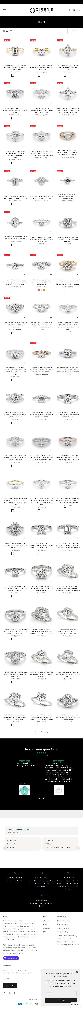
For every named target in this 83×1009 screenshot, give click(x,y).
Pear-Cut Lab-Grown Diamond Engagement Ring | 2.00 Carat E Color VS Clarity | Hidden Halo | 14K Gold (15, 154)
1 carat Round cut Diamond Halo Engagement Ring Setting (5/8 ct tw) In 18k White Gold (15, 546)
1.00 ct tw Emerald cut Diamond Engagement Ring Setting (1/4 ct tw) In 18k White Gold (68, 674)
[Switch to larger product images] (4, 31)
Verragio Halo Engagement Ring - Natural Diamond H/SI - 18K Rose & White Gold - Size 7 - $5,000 (68, 153)
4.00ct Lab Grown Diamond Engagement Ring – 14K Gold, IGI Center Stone (41, 282)
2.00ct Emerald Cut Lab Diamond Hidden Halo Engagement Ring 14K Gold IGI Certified (15, 68)
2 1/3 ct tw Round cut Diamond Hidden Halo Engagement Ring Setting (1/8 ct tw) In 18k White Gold (41, 717)
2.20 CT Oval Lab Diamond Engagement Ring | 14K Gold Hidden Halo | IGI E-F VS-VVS (41, 110)
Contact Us (47, 928)
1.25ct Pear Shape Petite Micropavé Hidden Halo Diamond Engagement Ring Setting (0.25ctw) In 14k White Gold (41, 502)
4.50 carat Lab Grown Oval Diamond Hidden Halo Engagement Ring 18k (15, 238)
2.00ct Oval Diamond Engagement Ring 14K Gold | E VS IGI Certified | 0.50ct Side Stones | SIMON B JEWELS (41, 153)
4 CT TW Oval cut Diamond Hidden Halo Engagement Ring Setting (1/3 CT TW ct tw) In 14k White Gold (67, 501)
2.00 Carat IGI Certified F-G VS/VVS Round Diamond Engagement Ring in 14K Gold (15, 110)
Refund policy (62, 932)
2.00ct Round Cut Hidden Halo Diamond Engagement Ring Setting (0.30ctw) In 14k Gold (41, 415)
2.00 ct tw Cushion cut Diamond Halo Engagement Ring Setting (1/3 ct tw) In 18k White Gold (15, 717)
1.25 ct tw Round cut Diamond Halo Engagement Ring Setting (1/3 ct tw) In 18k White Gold (41, 674)
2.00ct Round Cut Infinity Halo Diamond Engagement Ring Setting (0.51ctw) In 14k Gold (15, 415)
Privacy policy (62, 924)
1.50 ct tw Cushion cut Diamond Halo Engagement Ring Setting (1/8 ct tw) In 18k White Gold (41, 588)
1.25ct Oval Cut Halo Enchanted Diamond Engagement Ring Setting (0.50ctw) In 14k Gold (15, 458)
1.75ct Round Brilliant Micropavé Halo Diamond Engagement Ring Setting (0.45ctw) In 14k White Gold (67, 370)
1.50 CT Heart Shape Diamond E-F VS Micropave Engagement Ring (41, 197)
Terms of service (63, 921)
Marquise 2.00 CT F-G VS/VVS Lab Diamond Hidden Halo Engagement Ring (67, 68)
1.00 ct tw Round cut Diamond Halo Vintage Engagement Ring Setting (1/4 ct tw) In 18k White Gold (15, 674)
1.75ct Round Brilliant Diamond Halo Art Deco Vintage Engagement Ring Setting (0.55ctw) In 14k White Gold (68, 282)
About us (46, 921)
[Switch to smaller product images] (7, 31)
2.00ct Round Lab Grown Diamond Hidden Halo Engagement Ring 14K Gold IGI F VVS (41, 68)
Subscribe (60, 1000)
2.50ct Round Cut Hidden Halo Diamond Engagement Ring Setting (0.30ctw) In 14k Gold (67, 415)
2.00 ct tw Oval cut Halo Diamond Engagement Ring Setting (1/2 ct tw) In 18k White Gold (68, 717)
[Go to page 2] (48, 732)
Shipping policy (63, 928)
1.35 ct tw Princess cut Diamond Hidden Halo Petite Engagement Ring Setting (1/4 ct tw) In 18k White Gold (41, 546)
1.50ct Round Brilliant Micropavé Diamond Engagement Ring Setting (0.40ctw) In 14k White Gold (41, 370)
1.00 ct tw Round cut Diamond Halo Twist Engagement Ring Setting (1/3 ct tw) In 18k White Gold (15, 631)
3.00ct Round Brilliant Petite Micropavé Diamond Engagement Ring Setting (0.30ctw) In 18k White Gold (15, 371)
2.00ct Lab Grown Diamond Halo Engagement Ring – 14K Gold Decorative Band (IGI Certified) (41, 325)
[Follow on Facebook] (4, 993)
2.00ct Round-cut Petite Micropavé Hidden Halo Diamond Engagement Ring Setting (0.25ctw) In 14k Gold (41, 458)
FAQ (44, 932)
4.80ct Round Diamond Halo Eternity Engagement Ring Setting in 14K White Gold (15, 325)
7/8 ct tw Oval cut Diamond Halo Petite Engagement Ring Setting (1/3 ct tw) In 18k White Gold (15, 588)
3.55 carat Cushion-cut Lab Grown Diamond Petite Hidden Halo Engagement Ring (68, 196)
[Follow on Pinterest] (15, 993)
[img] (41, 753)
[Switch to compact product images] (11, 31)
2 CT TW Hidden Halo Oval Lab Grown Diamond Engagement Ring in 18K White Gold (41, 239)
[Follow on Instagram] (10, 993)
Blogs (45, 924)
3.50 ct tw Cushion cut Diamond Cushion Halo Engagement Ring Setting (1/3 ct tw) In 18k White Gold (68, 588)
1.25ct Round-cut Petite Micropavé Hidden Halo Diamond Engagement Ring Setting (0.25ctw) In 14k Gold (67, 458)
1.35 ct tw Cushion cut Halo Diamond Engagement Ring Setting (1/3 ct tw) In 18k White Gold (67, 631)
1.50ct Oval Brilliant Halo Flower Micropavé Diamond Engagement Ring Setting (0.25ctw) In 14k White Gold (68, 326)
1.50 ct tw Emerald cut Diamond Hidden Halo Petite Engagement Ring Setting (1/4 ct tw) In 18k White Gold (68, 546)
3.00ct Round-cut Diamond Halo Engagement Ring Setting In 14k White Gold (67, 239)
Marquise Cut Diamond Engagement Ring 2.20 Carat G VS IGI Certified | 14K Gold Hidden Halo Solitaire (67, 110)
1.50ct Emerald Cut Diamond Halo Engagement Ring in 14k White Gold (15, 197)
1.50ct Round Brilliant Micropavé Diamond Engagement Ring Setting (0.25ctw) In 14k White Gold (15, 282)
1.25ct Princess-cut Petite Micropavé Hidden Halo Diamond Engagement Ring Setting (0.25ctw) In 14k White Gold (15, 502)
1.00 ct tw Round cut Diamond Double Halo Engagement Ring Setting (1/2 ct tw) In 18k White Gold (41, 631)
